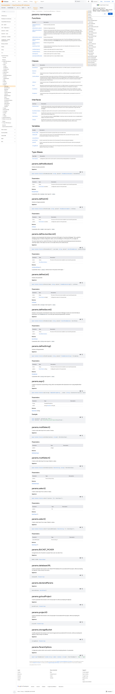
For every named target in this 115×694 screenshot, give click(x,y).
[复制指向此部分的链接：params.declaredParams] (54, 583)
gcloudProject (35, 140)
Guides (19, 672)
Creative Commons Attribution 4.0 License (64, 661)
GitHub (19, 679)
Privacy (22, 691)
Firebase (33, 11)
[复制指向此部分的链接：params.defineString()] (52, 346)
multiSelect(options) (36, 49)
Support (42, 1)
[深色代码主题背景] (80, 172)
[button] (7, 19)
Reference (35, 7)
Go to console (107, 1)
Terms (19, 691)
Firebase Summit (53, 674)
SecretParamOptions (36, 110)
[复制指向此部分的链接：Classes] (39, 61)
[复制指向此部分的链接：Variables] (41, 126)
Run (19, 1)
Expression (34, 70)
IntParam (34, 73)
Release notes (85, 677)
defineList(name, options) (37, 37)
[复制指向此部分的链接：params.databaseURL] (52, 565)
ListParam (34, 82)
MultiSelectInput (35, 106)
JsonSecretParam (35, 76)
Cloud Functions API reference (20, 5)
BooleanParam (35, 67)
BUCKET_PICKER (35, 132)
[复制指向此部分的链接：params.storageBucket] (53, 630)
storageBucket (35, 145)
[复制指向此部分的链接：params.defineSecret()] (53, 309)
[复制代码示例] (82, 172)
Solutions (25, 1)
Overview (3, 7)
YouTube (51, 677)
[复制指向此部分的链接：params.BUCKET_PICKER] (55, 549)
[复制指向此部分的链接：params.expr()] (45, 381)
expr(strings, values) (36, 46)
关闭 (105, 13)
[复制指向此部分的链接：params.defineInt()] (49, 199)
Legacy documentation (87, 681)
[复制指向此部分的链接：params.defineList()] (50, 274)
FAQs (84, 679)
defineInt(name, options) (37, 28)
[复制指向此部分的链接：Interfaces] (42, 100)
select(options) (35, 53)
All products (61, 686)
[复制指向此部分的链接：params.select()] (47, 488)
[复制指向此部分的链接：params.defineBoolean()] (54, 164)
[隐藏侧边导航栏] (14, 692)
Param (33, 85)
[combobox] (80, 1)
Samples (41, 7)
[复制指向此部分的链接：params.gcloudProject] (52, 596)
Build (13, 1)
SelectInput (34, 113)
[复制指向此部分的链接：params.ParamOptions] (53, 647)
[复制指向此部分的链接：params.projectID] (48, 612)
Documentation (5, 5)
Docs (36, 1)
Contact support (86, 672)
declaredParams (35, 138)
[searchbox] (8, 12)
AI (17, 7)
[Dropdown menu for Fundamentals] (14, 7)
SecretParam (34, 88)
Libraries (19, 677)
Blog (101, 1)
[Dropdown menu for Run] (21, 1)
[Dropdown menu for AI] (19, 7)
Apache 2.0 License (36, 662)
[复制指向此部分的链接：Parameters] (41, 178)
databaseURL (34, 134)
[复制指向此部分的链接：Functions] (41, 18)
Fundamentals (10, 7)
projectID (34, 142)
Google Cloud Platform (52, 686)
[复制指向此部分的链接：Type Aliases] (44, 152)
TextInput (34, 119)
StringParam (34, 93)
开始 (110, 13)
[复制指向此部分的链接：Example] (38, 414)
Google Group (85, 676)
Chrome (38, 686)
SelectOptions (35, 116)
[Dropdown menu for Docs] (38, 1)
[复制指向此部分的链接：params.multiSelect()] (51, 427)
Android (32, 686)
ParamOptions (35, 158)
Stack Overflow (85, 674)
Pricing (31, 1)
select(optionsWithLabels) (37, 55)
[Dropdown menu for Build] (15, 1)
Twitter (51, 676)
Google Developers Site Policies (53, 662)
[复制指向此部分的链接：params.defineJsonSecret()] (57, 234)
